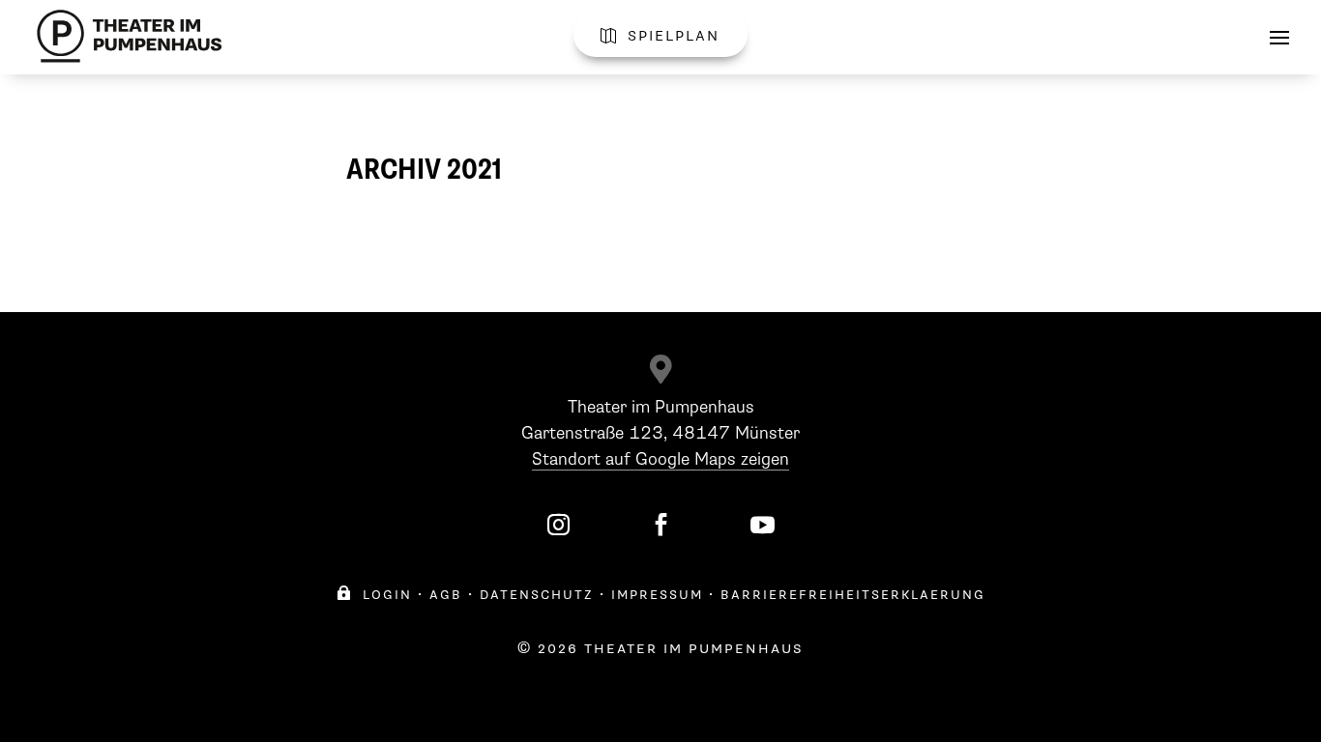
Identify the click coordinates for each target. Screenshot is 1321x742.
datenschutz (537, 594)
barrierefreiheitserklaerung (852, 594)
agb (445, 594)
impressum (657, 594)
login (374, 594)
